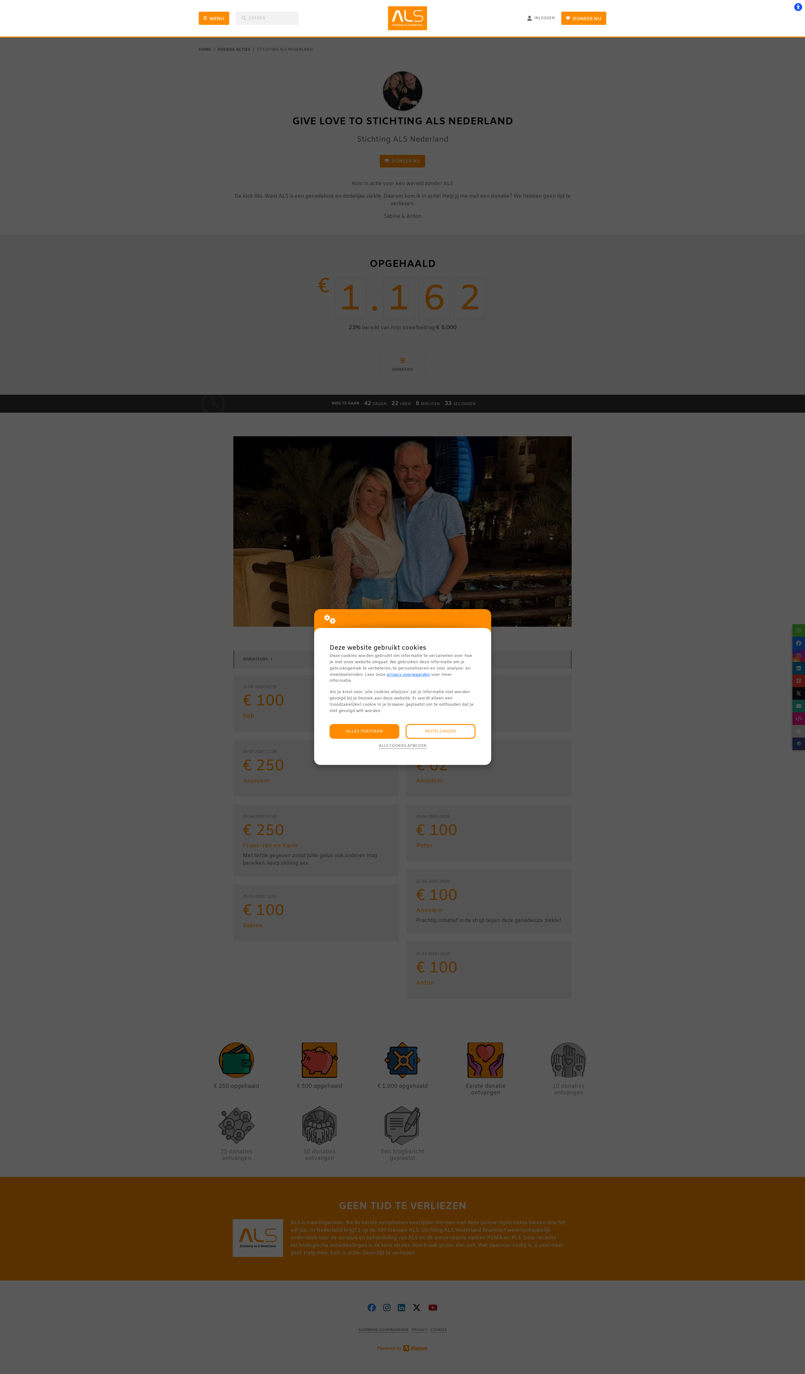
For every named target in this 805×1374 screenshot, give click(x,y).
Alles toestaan (364, 731)
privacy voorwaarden (408, 674)
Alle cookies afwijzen (402, 746)
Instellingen (440, 731)
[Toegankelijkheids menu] (798, 7)
